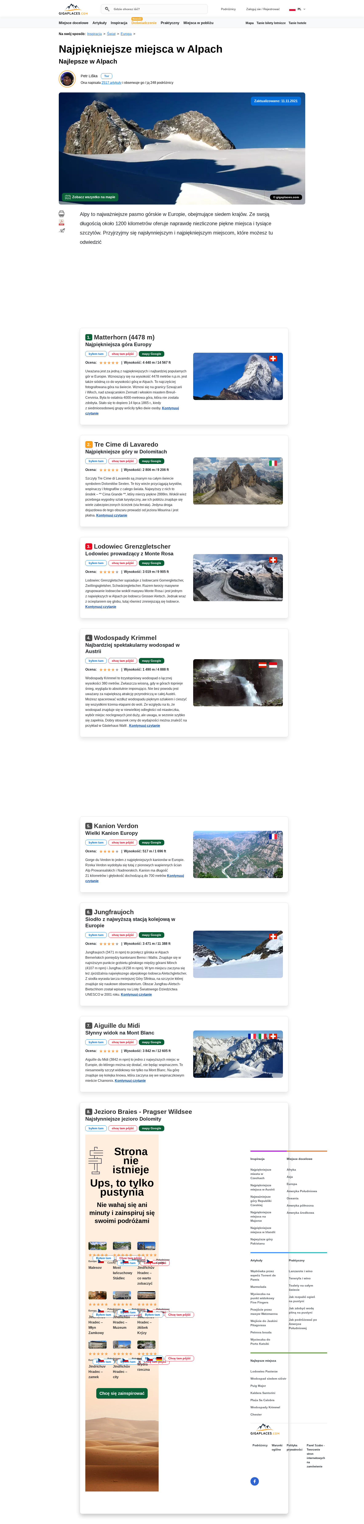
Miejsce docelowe (73, 23)
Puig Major (258, 1385)
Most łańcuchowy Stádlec (122, 1273)
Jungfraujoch (114, 911)
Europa (141, 1261)
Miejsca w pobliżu (198, 23)
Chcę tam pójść (179, 1358)
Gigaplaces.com (73, 9)
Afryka (291, 1169)
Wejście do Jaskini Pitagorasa (263, 1323)
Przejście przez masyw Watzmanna (264, 1311)
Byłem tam (152, 1314)
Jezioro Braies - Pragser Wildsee (143, 1111)
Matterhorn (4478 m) (124, 337)
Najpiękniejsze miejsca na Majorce (260, 1216)
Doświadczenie (144, 22)
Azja (290, 1176)
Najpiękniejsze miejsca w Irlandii (262, 1230)
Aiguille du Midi (117, 1025)
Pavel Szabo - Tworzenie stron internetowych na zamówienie (316, 1456)
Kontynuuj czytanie (111, 515)
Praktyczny (170, 23)
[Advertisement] (192, 288)
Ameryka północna (300, 1205)
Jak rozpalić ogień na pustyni (302, 1299)
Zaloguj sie (253, 9)
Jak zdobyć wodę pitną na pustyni (301, 1310)
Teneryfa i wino (300, 1278)
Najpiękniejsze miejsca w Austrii (262, 1187)
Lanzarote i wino (301, 1271)
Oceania (292, 1198)
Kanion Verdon (116, 825)
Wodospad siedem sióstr (268, 1378)
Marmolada (258, 1286)
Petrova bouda (261, 1332)
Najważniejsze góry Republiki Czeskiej (261, 1201)
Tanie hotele (297, 23)
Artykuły (99, 23)
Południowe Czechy (163, 1261)
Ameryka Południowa (302, 1191)
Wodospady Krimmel (125, 637)
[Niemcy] (161, 1359)
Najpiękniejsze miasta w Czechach (260, 1174)
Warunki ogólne (277, 1447)
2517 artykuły (112, 82)
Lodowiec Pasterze (264, 1371)
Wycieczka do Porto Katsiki (260, 1341)
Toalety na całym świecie (301, 1287)
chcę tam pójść (123, 353)
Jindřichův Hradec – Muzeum (121, 1322)
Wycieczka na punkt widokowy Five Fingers (262, 1298)
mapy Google (151, 353)
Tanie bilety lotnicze (271, 23)
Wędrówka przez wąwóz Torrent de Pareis (263, 1275)
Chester (256, 1414)
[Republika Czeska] (127, 1261)
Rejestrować (271, 9)
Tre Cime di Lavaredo (126, 444)
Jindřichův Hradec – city (121, 1372)
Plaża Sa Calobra (262, 1400)
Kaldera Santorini (262, 1393)
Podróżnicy (228, 9)
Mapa (250, 23)
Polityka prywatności (294, 1447)
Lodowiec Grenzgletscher (132, 546)
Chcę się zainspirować (122, 1393)
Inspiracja (119, 23)
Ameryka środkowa (300, 1212)
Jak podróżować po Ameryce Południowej (303, 1324)
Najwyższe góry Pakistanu (261, 1241)
